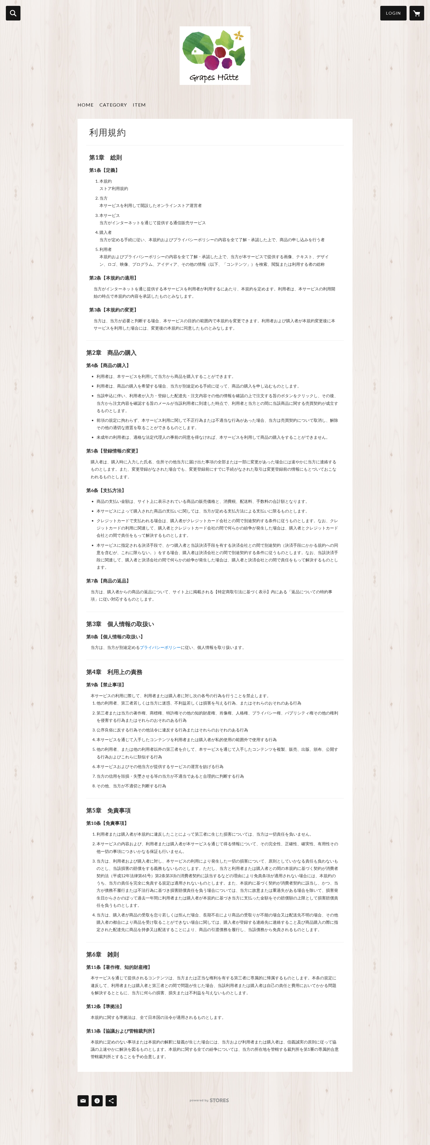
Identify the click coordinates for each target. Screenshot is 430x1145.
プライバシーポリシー (160, 647)
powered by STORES (209, 1100)
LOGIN (393, 13)
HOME (86, 104)
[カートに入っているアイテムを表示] (417, 13)
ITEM (139, 104)
